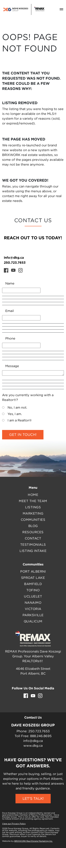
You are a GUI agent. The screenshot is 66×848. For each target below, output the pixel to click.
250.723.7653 (15, 262)
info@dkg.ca (14, 257)
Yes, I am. (15, 414)
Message (12, 366)
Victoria (33, 609)
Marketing (33, 513)
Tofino (33, 590)
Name (9, 283)
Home (33, 495)
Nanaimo (33, 602)
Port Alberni (33, 571)
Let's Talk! (33, 798)
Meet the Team (33, 501)
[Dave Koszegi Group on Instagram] (20, 270)
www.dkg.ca (33, 745)
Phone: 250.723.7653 (33, 731)
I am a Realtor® (20, 420)
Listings (33, 507)
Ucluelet (33, 596)
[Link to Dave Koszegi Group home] (23, 9)
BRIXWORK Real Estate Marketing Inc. (33, 841)
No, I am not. (17, 407)
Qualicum (33, 621)
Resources (33, 532)
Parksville (33, 615)
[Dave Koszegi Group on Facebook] (6, 270)
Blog (33, 526)
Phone (10, 338)
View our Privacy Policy (14, 824)
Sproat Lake (33, 577)
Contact (33, 538)
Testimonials (33, 544)
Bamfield (33, 584)
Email (9, 311)
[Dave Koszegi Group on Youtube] (13, 270)
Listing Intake (33, 551)
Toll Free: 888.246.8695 (33, 736)
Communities (33, 519)
